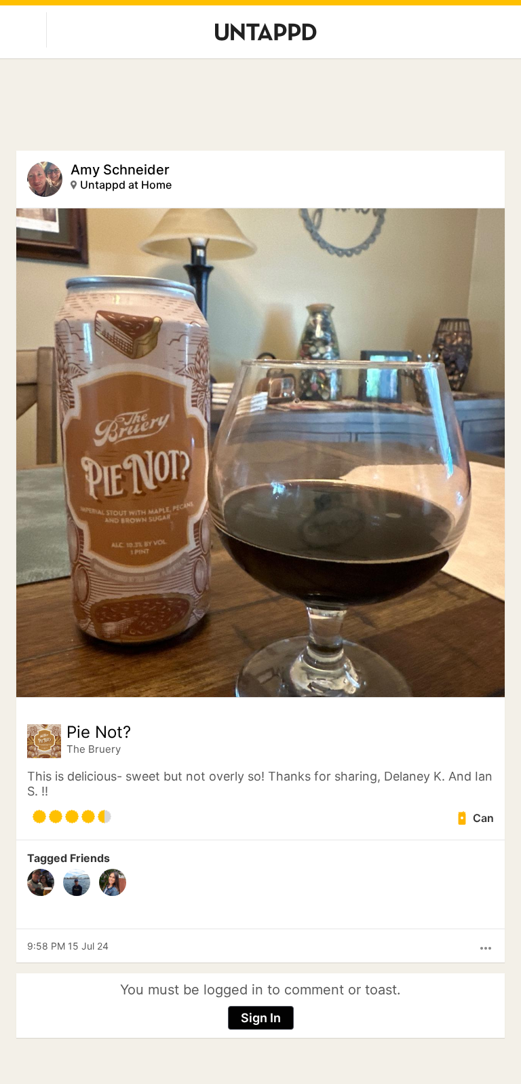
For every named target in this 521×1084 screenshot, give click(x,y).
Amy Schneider (120, 170)
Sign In (261, 1018)
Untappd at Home (126, 184)
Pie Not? (98, 732)
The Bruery (93, 749)
